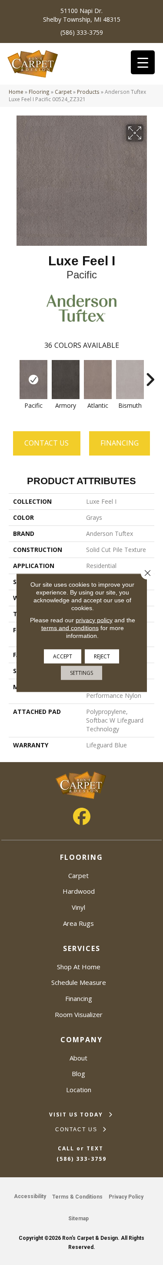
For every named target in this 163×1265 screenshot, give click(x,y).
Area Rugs (78, 923)
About (78, 1058)
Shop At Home (78, 966)
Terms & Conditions (77, 1197)
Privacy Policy (126, 1197)
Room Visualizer (79, 1014)
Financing (78, 998)
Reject (102, 656)
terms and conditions (70, 627)
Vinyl (78, 907)
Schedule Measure (78, 982)
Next (149, 375)
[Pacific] (33, 379)
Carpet (63, 91)
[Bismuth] (130, 379)
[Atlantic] (98, 379)
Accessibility (30, 1196)
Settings (81, 672)
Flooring (39, 91)
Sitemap (78, 1218)
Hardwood (79, 891)
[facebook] (82, 816)
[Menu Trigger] (143, 62)
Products (88, 91)
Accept (62, 656)
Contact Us (46, 443)
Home (16, 91)
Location (78, 1089)
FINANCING (119, 443)
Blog (78, 1073)
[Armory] (66, 379)
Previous (13, 375)
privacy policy (94, 619)
